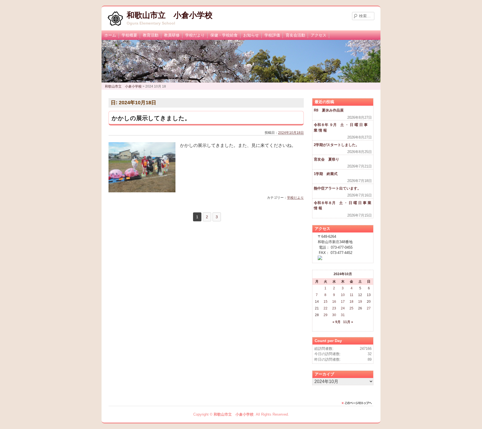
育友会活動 (295, 35)
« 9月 (336, 322)
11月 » (348, 322)
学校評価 (272, 35)
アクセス (318, 35)
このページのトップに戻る (358, 403)
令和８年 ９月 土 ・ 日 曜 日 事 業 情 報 (341, 127)
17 (343, 302)
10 (343, 295)
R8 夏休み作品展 (329, 110)
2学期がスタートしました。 (336, 145)
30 (334, 315)
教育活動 (150, 35)
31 (343, 315)
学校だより (195, 35)
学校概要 (129, 35)
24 (343, 308)
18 (351, 302)
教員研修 (172, 35)
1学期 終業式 (326, 174)
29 (325, 315)
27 (369, 308)
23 (334, 308)
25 (351, 308)
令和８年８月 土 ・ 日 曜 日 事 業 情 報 (342, 205)
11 (351, 295)
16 (334, 302)
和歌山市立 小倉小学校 (170, 15)
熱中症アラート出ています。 (337, 188)
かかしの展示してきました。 (151, 118)
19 (360, 302)
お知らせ (251, 35)
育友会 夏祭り (326, 159)
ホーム (110, 35)
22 (325, 308)
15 (325, 302)
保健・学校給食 (224, 35)
